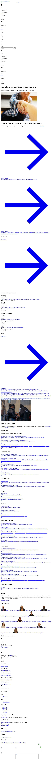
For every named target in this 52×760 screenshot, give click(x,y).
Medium (5, 696)
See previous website (5, 722)
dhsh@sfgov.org (4, 666)
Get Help (42, 126)
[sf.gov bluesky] (8, 725)
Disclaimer (9, 737)
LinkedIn (5, 709)
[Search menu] (26, 44)
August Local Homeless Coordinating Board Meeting (12, 327)
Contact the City (4, 742)
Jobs (1, 13)
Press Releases (6, 702)
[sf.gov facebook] (1, 725)
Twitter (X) (5, 710)
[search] (14, 48)
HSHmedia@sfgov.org (5, 670)
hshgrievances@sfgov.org (6, 679)
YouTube (5, 712)
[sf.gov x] (6, 725)
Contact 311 (17, 742)
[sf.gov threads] (4, 725)
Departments (7, 731)
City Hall (13, 731)
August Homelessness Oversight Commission (10, 319)
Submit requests (4, 717)
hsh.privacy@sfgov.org (5, 675)
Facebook (5, 708)
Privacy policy (4, 737)
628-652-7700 (12, 655)
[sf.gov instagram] (3, 725)
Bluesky (5, 707)
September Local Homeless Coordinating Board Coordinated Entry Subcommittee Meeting (20, 299)
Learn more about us (5, 600)
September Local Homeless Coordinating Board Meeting (13, 307)
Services (2, 731)
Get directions (5, 647)
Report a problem (11, 742)
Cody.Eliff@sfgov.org (5, 684)
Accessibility (23, 742)
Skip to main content (5, 1)
